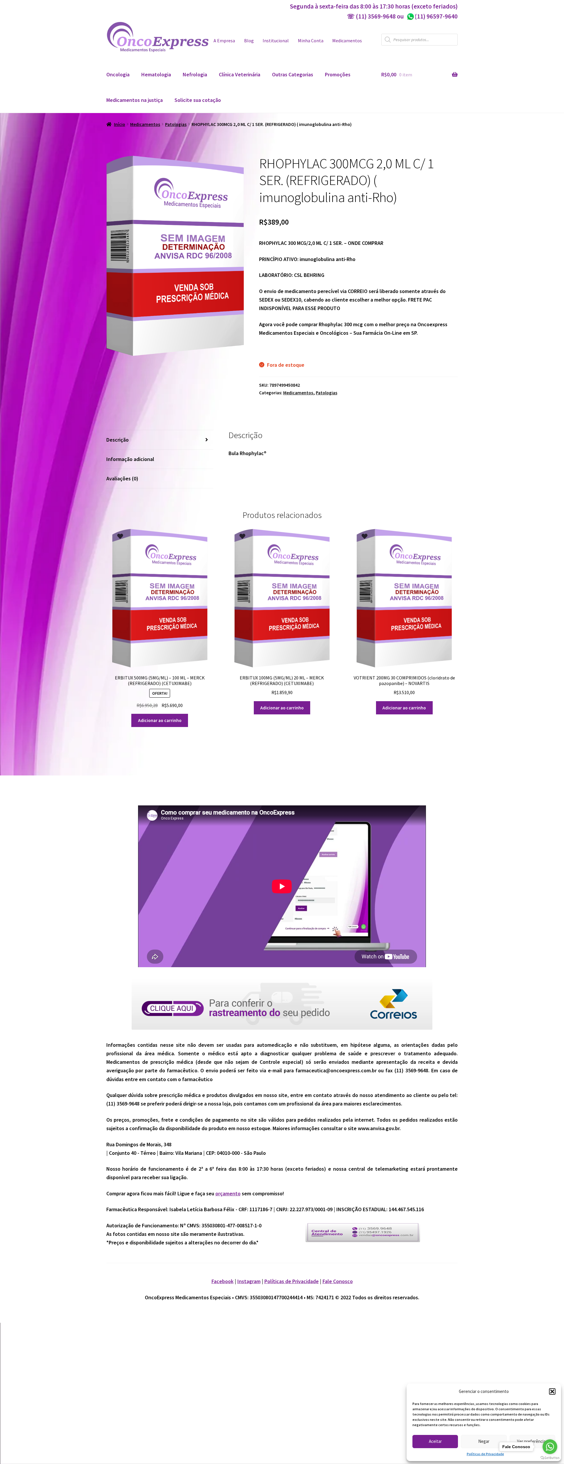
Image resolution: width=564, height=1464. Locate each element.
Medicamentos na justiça (134, 100)
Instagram (249, 1281)
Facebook (223, 1281)
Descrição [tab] (117, 439)
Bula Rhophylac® (247, 453)
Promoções (337, 74)
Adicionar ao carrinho (160, 720)
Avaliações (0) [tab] (122, 478)
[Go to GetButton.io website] (549, 1458)
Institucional (276, 40)
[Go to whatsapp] (550, 1446)
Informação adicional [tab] (130, 459)
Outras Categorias (292, 74)
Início (119, 124)
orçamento (228, 1193)
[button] (552, 1391)
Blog (249, 40)
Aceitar (435, 1441)
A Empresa (224, 40)
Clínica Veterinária (239, 74)
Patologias (176, 124)
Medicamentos (347, 40)
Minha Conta (310, 40)
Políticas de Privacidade (485, 1454)
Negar (483, 1441)
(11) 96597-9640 (432, 16)
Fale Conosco (338, 1281)
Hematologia (156, 74)
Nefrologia (195, 74)
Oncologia (118, 74)
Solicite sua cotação (197, 100)
